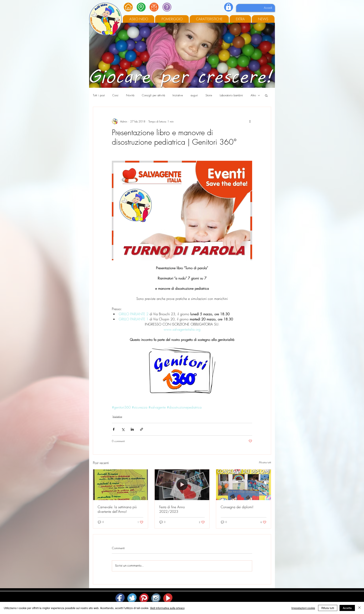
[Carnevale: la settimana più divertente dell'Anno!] (120, 484)
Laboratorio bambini (231, 95)
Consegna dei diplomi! (237, 507)
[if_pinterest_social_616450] (144, 598)
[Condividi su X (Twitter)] (123, 429)
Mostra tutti (265, 462)
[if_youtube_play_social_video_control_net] (168, 598)
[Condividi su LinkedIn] (132, 429)
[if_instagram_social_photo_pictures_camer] (156, 598)
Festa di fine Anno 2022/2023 (172, 509)
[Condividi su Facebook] (113, 429)
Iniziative (178, 95)
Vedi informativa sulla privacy (167, 608)
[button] (266, 95)
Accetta (347, 608)
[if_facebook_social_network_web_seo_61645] (120, 598)
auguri (194, 95)
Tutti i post (99, 95)
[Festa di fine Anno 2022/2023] (182, 484)
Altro (253, 95)
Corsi (115, 95)
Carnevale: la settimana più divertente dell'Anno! (117, 509)
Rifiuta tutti (327, 608)
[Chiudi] (359, 608)
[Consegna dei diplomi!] (243, 484)
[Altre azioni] (250, 121)
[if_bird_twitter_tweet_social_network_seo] (132, 598)
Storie (209, 95)
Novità (130, 95)
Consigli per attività (153, 95)
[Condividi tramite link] (141, 429)
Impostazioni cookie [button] (303, 608)
